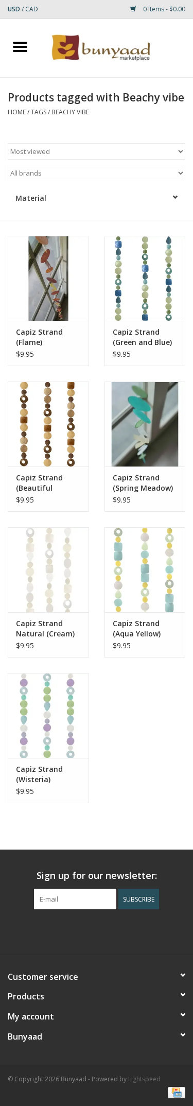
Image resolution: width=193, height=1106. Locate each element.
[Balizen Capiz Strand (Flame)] (48, 278)
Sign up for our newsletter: (97, 875)
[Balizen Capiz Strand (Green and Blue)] (145, 278)
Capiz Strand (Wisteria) (39, 774)
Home (17, 112)
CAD (31, 9)
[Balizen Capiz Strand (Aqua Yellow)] (145, 569)
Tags (38, 112)
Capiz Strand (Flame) (39, 337)
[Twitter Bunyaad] (87, 930)
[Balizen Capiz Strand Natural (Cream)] (48, 569)
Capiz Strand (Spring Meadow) (143, 483)
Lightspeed (144, 1079)
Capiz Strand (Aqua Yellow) (137, 628)
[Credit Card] (174, 1091)
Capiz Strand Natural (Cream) (45, 628)
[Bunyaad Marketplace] (117, 47)
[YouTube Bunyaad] (106, 930)
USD (15, 9)
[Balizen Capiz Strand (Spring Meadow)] (145, 424)
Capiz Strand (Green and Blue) (142, 337)
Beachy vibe (70, 112)
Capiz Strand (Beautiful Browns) (39, 483)
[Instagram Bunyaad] (124, 930)
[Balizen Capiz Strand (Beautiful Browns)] (48, 424)
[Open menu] (20, 46)
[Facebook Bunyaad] (69, 930)
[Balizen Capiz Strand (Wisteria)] (48, 715)
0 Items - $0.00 (163, 9)
